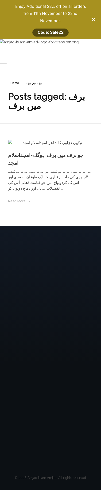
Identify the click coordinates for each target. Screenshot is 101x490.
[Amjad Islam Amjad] (46, 48)
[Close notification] (93, 19)
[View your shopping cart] (1, 66)
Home (15, 83)
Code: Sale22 (51, 32)
